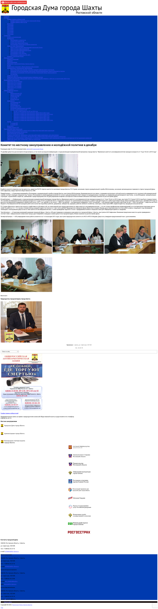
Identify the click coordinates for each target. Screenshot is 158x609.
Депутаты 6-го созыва (14, 87)
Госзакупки (14, 74)
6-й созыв (10, 26)
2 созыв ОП (14, 124)
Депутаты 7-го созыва (14, 86)
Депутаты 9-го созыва (14, 83)
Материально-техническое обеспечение (19, 68)
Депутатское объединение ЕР (20, 49)
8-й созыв (10, 23)
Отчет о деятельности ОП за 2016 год (26, 111)
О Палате (10, 92)
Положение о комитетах (18, 40)
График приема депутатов (19, 22)
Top (2, 607)
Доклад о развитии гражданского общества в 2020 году (31, 115)
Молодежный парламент (12, 80)
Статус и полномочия (14, 37)
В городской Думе (37, 149)
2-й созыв (10, 32)
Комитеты (10, 38)
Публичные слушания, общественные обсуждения (23, 67)
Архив (9, 121)
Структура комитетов (17, 41)
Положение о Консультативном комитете (24, 44)
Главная (6, 16)
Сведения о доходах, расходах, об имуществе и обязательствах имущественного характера (36, 136)
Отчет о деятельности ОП (19, 110)
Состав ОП (14, 98)
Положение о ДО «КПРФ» (18, 53)
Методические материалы (15, 133)
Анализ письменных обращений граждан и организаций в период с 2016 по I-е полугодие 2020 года (38, 78)
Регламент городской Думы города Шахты (20, 64)
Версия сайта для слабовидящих (15, 2)
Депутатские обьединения (15, 46)
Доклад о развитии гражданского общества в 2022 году (31, 118)
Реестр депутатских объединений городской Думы (27, 47)
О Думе (6, 18)
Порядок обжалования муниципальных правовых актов (25, 77)
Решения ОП (14, 104)
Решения (10, 61)
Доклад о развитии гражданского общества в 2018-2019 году (33, 114)
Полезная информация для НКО (21, 108)
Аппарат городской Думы (15, 56)
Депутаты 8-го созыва (14, 84)
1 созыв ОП (14, 123)
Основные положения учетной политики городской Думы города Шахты (34, 72)
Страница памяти (9, 141)
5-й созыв (10, 28)
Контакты (10, 89)
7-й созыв (10, 25)
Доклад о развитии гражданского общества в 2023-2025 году (33, 120)
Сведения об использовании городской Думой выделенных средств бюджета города (38, 71)
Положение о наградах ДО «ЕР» (20, 55)
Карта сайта (8, 602)
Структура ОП (15, 96)
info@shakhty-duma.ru (12, 551)
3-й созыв (10, 31)
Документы (11, 101)
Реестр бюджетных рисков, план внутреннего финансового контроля (32, 69)
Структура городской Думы (19, 43)
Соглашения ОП (15, 102)
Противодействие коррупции (13, 129)
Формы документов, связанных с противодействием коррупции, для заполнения (33, 135)
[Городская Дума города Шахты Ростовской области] (53, 13)
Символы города (12, 75)
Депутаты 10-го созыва (14, 81)
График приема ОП (13, 127)
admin (28, 149)
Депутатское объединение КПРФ (21, 50)
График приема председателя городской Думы (25, 21)
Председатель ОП (16, 93)
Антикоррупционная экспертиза (17, 132)
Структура (7, 35)
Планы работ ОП (16, 107)
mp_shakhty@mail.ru (11, 581)
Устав (9, 65)
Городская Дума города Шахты (22, 605)
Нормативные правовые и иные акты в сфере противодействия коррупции (30, 130)
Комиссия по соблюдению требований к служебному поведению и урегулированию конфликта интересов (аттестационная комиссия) (49, 138)
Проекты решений (12, 59)
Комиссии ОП (15, 99)
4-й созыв (10, 29)
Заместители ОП (16, 95)
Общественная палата (11, 90)
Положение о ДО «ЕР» (17, 52)
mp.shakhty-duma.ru (10, 584)
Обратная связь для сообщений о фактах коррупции (23, 139)
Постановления (12, 62)
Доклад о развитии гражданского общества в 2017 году (31, 112)
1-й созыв (10, 34)
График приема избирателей (16, 19)
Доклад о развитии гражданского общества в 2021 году (31, 117)
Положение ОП (15, 105)
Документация (8, 58)
